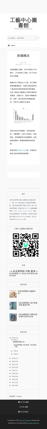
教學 (28, 273)
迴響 (12, 273)
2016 (13, 385)
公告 (10, 271)
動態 (16, 273)
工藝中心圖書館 (23, 22)
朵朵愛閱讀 (19, 271)
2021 (13, 370)
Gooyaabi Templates (32, 423)
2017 (13, 382)
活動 (27, 271)
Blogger (19, 396)
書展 (33, 271)
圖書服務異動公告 (18, 342)
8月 (15, 340)
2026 (13, 338)
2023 (13, 364)
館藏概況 (23, 55)
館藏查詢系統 (22, 150)
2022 (13, 367)
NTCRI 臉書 (24, 402)
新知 (32, 273)
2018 (13, 379)
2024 (13, 361)
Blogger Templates (25, 420)
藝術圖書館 (12, 275)
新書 (36, 273)
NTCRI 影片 (24, 412)
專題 (20, 273)
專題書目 (24, 273)
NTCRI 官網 (23, 407)
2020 (13, 373)
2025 (13, 358)
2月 (15, 354)
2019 (13, 376)
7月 (15, 351)
